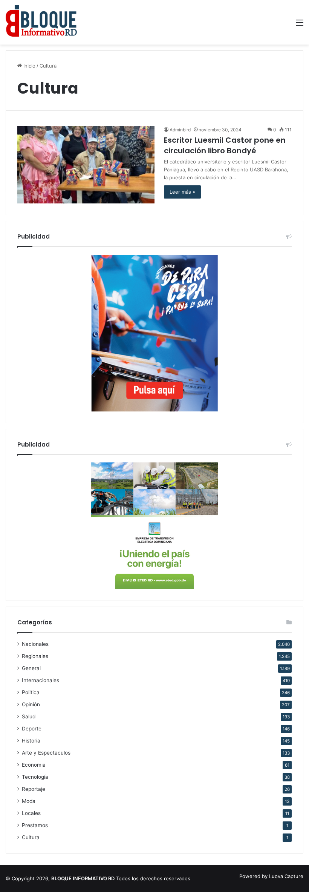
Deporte (31, 729)
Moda (28, 801)
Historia (31, 741)
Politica (31, 692)
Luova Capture (286, 876)
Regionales (35, 656)
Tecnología (35, 777)
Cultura (31, 837)
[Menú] (299, 25)
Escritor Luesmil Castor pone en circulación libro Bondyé (225, 145)
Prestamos (35, 825)
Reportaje (33, 789)
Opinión (31, 704)
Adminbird (180, 129)
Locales (31, 813)
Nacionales (35, 644)
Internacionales (40, 680)
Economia (34, 765)
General (31, 668)
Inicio (28, 66)
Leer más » (182, 192)
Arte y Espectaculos (46, 753)
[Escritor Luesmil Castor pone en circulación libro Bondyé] (85, 164)
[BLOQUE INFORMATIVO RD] (41, 22)
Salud (28, 716)
